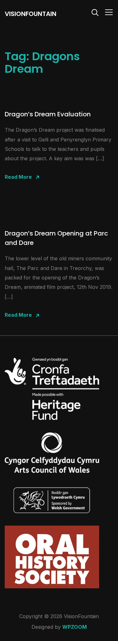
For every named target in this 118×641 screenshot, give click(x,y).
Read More (18, 177)
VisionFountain (30, 13)
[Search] (95, 12)
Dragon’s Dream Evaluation (48, 114)
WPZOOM (74, 627)
